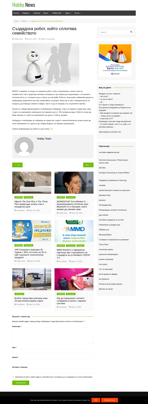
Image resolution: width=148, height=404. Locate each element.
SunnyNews (21, 210)
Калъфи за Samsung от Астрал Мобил (114, 173)
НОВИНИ (19, 197)
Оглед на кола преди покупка (110, 284)
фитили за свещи (106, 289)
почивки (102, 185)
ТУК (51, 129)
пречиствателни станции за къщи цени (114, 190)
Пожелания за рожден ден (109, 225)
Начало (16, 13)
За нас (77, 13)
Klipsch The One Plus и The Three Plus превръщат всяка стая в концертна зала (31, 204)
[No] (145, 400)
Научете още (109, 400)
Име (14, 347)
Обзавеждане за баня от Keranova (113, 210)
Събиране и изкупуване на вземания (114, 240)
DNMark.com (104, 230)
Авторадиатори (105, 205)
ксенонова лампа (106, 249)
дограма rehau (105, 195)
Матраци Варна (105, 235)
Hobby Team (18, 39)
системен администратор (109, 152)
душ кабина (103, 215)
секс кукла (103, 264)
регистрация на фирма (108, 274)
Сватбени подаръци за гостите (111, 220)
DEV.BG (102, 168)
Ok (96, 400)
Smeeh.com (116, 132)
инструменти (104, 279)
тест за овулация (106, 269)
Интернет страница (19, 367)
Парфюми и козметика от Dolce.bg (112, 180)
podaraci (102, 200)
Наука (45, 13)
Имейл (15, 357)
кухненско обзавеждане (108, 254)
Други (67, 13)
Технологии (51, 39)
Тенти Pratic (103, 244)
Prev (18, 165)
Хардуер (25, 13)
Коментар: (16, 326)
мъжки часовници (106, 259)
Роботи (43, 39)
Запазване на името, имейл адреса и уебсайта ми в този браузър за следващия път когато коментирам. (54, 377)
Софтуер (36, 13)
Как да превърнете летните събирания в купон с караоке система (71, 301)
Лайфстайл (56, 13)
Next (87, 165)
